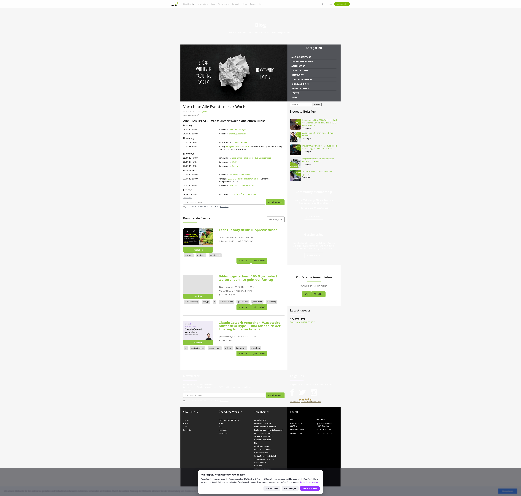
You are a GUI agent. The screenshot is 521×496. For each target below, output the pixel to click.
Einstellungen (290, 488)
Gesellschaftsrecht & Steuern (244, 194)
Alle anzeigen (275, 229)
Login (330, 4)
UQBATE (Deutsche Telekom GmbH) (242, 178)
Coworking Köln (260, 430)
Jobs (185, 437)
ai (214, 312)
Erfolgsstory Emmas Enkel (237, 146)
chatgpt (206, 312)
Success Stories (299, 70)
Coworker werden (261, 463)
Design (235, 166)
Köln (307, 294)
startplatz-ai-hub (226, 312)
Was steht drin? (187, 198)
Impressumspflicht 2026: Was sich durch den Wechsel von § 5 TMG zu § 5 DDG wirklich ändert (319, 123)
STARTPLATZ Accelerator (263, 447)
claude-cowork (214, 358)
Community (297, 75)
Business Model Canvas (263, 443)
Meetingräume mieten (262, 460)
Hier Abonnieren (275, 202)
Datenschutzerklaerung (309, 482)
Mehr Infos (243, 271)
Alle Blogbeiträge (301, 57)
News (294, 97)
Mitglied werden (341, 4)
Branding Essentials (237, 133)
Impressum (223, 440)
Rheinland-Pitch (300, 84)
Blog (260, 4)
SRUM (234, 162)
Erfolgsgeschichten (302, 61)
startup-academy (191, 312)
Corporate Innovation (262, 450)
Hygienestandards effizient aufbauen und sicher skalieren (318, 160)
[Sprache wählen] (324, 4)
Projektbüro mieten (261, 456)
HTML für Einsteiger (237, 129)
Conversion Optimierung (239, 174)
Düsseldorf (318, 294)
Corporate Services (301, 79)
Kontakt (186, 430)
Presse (185, 434)
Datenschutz (224, 207)
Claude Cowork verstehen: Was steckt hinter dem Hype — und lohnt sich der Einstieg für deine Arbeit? (250, 335)
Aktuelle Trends (300, 88)
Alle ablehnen (272, 488)
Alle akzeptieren (310, 488)
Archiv (221, 434)
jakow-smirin (257, 312)
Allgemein (204, 111)
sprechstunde (215, 265)
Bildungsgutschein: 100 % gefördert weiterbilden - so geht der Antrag (248, 288)
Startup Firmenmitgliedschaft (265, 466)
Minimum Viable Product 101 (241, 185)
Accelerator (298, 66)
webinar (228, 358)
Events (295, 93)
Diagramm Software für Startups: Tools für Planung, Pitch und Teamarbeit (319, 147)
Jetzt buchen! (259, 271)
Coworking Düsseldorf (262, 434)
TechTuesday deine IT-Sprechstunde (248, 240)
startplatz (188, 265)
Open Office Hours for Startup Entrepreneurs (251, 158)
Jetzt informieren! (313, 216)
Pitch (256, 453)
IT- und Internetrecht (241, 142)
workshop (201, 265)
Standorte (187, 440)
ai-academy (271, 312)
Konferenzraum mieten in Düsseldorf (268, 440)
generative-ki (243, 312)
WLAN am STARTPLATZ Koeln (230, 430)
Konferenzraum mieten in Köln (265, 437)
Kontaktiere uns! (314, 255)
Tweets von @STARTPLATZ (302, 322)
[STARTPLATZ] (175, 4)
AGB (220, 437)
